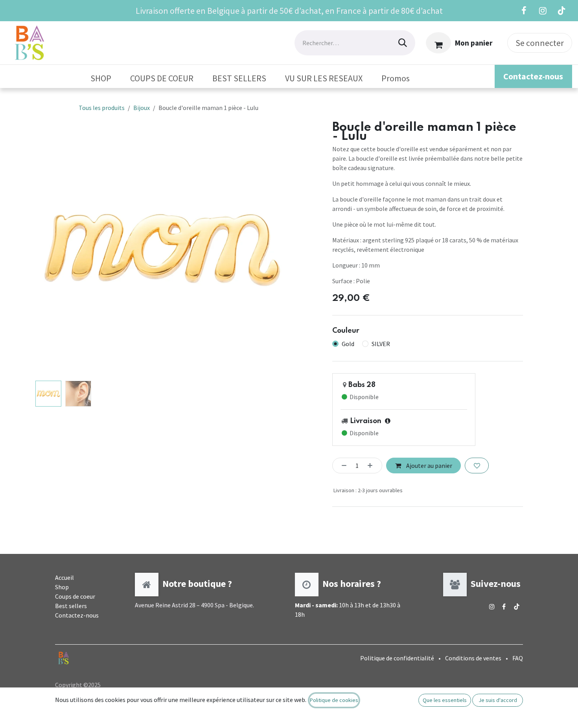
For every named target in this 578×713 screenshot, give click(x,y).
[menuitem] (101, 78)
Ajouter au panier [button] (428, 465)
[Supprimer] (342, 465)
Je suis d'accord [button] (498, 700)
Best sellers (71, 606)
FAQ (517, 658)
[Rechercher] (402, 42)
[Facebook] (523, 10)
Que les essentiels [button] (445, 700)
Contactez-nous (77, 615)
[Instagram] (542, 10)
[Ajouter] (372, 465)
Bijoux (141, 108)
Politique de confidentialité (397, 658)
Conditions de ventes (473, 658)
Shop (62, 587)
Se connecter (539, 42)
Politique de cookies (334, 700)
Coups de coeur (75, 596)
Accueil (64, 577)
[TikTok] (561, 10)
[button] (48, 250)
